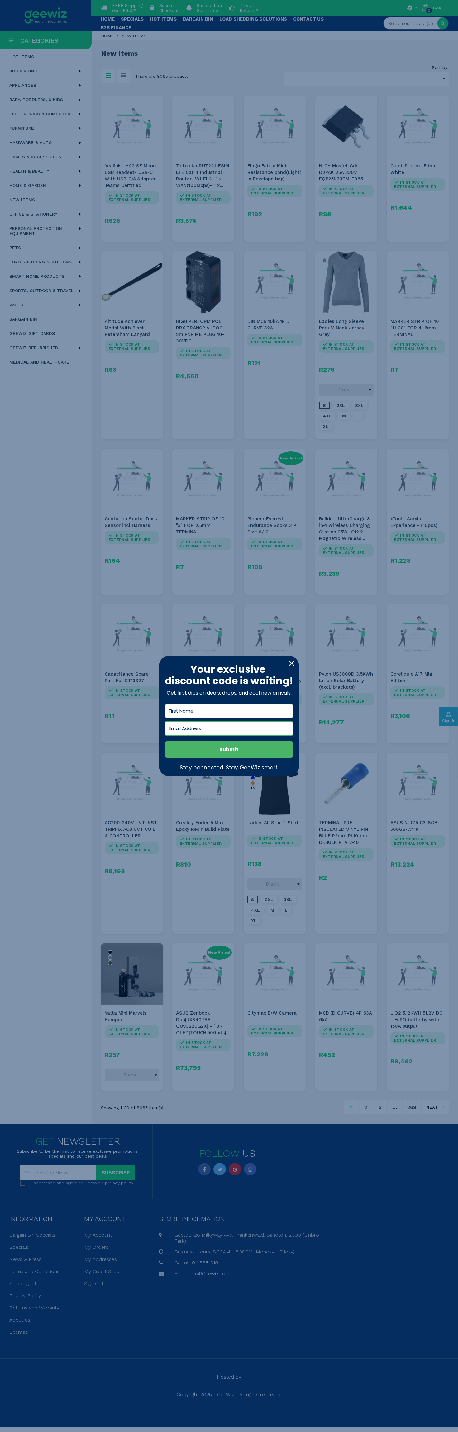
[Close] (291, 663)
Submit (229, 749)
